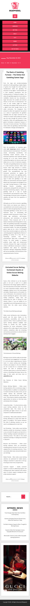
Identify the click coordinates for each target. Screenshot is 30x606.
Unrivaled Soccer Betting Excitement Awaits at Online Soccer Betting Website (15, 271)
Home (15, 22)
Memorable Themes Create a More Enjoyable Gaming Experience (15, 536)
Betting (15, 30)
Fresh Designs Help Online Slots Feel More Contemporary (15, 513)
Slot (15, 37)
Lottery (15, 45)
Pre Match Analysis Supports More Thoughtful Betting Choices (15, 525)
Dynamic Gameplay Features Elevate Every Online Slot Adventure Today (15, 519)
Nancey (7, 258)
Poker (15, 41)
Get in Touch (15, 49)
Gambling (15, 26)
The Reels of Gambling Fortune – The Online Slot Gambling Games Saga (15, 75)
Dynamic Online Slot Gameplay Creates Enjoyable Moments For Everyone (15, 531)
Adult (15, 33)
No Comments (16, 260)
